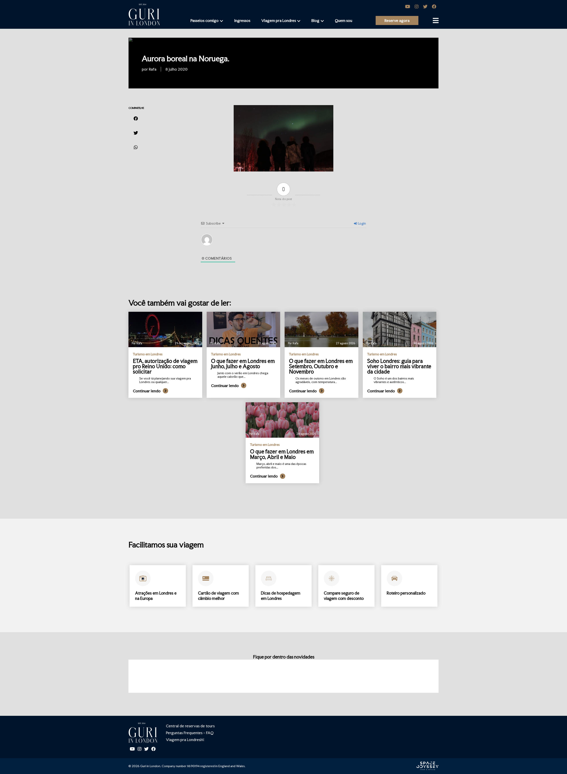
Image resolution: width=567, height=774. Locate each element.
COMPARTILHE (136, 108)
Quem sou (343, 20)
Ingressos (242, 20)
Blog (315, 20)
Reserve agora (397, 20)
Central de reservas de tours (190, 726)
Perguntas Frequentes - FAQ (190, 732)
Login (361, 223)
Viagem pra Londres (278, 20)
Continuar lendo (147, 391)
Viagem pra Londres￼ (185, 739)
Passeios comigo (204, 20)
